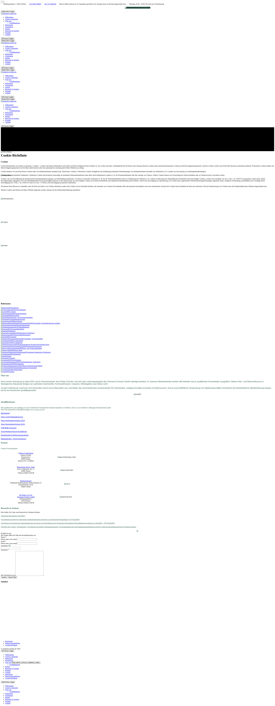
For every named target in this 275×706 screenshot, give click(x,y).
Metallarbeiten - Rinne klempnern (13, 439)
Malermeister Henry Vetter (26, 467)
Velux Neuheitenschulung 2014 (13, 424)
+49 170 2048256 (50, 4)
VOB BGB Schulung (8, 428)
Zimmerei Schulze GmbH (26, 497)
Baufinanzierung (25, 481)
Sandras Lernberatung (25, 453)
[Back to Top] (2, 2)
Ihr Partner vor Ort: (25, 495)
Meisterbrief (5, 413)
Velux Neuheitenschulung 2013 (13, 421)
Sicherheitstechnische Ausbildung (14, 431)
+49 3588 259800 (35, 4)
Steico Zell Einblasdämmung (12, 417)
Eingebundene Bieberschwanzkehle (15, 435)
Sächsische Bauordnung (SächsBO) (13, 516)
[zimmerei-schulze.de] (8, 14)
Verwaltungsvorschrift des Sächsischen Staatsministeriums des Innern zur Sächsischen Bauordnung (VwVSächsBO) (40, 519)
